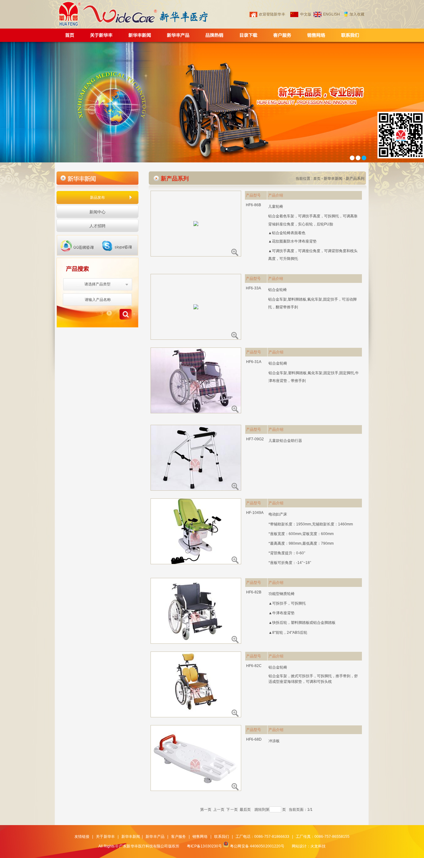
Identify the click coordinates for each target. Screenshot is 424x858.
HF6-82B (254, 592)
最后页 (245, 809)
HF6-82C (254, 666)
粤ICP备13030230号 (204, 846)
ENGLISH (331, 14)
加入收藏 (357, 14)
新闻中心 (97, 212)
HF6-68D (254, 739)
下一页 (231, 809)
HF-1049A (255, 513)
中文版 (305, 14)
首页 (317, 178)
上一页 (218, 809)
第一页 (205, 809)
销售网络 (199, 836)
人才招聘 (97, 226)
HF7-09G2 (255, 439)
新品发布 (97, 197)
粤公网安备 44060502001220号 (257, 846)
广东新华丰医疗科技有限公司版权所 (149, 846)
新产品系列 (355, 178)
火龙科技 (317, 846)
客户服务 (178, 836)
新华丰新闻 (333, 178)
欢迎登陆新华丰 (272, 14)
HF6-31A (254, 362)
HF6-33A (253, 288)
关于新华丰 (105, 836)
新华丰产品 (155, 836)
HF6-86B (253, 205)
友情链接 (81, 836)
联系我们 (221, 836)
